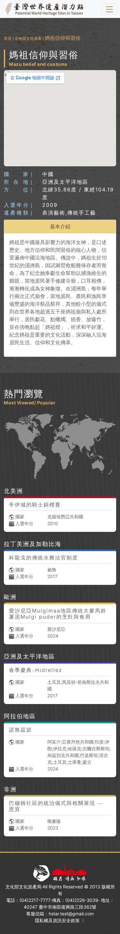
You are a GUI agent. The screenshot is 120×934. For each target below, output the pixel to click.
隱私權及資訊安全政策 (57, 920)
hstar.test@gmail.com (71, 913)
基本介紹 (60, 226)
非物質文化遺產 (28, 38)
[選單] (109, 9)
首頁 (8, 38)
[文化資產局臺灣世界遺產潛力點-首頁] (43, 9)
